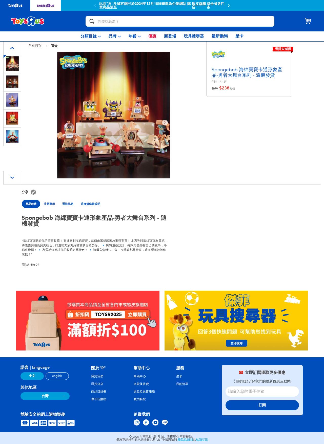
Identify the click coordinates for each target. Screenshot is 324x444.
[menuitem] (91, 36)
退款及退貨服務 (144, 391)
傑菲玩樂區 (98, 399)
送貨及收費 (141, 384)
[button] (229, 6)
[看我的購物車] (308, 21)
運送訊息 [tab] (67, 204)
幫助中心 (140, 376)
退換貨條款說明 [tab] (90, 204)
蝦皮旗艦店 (199, 5)
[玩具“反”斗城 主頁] (28, 21)
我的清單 (182, 384)
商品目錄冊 (98, 391)
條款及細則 (185, 439)
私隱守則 (202, 439)
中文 (32, 376)
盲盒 (54, 46)
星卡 (179, 376)
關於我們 (97, 376)
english (57, 376)
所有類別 (35, 46)
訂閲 (262, 405)
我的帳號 (140, 399)
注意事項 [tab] (49, 204)
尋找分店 (97, 384)
